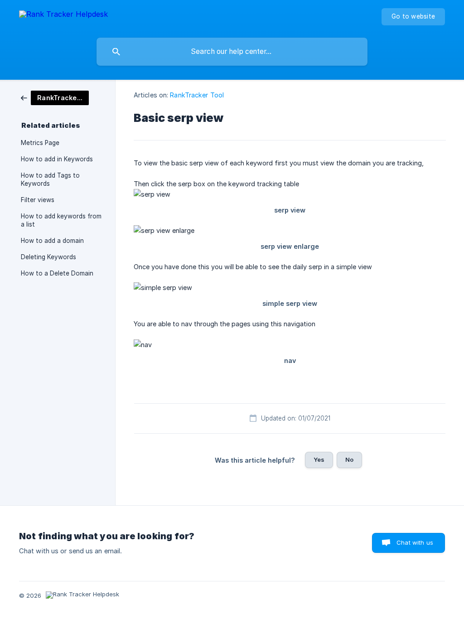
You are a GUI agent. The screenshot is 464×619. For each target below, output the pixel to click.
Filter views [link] (37, 199)
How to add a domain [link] (52, 240)
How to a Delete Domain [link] (57, 273)
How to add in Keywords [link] (57, 159)
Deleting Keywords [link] (48, 257)
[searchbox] (232, 52)
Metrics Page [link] (40, 142)
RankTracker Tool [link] (197, 95)
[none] (63, 15)
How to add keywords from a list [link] (61, 220)
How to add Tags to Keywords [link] (50, 179)
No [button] (349, 459)
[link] (55, 97)
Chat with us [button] (414, 542)
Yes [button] (319, 459)
